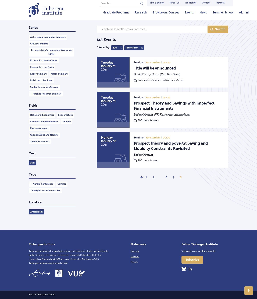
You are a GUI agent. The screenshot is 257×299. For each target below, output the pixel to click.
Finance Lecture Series (42, 67)
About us (174, 3)
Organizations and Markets (44, 135)
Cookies (135, 257)
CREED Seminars (39, 44)
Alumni (244, 12)
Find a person (157, 3)
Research (141, 12)
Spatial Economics (40, 142)
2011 (32, 163)
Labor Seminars (38, 74)
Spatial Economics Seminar (44, 87)
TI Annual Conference (41, 184)
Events (189, 12)
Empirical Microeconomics (44, 122)
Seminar (62, 184)
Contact (206, 3)
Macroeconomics (39, 128)
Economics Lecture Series (43, 61)
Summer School (223, 12)
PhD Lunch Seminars (41, 81)
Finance (66, 122)
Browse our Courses (166, 12)
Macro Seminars (59, 74)
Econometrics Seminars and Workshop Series (51, 52)
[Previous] (141, 177)
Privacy (134, 262)
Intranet (220, 3)
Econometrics (65, 115)
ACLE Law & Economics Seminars (48, 37)
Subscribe (192, 259)
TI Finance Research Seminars (46, 94)
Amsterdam (36, 212)
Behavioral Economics (42, 115)
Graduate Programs (116, 12)
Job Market (190, 3)
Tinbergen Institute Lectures (45, 191)
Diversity (135, 251)
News (203, 12)
